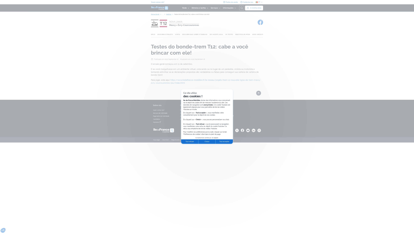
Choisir (207, 141)
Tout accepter (224, 141)
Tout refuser (190, 141)
